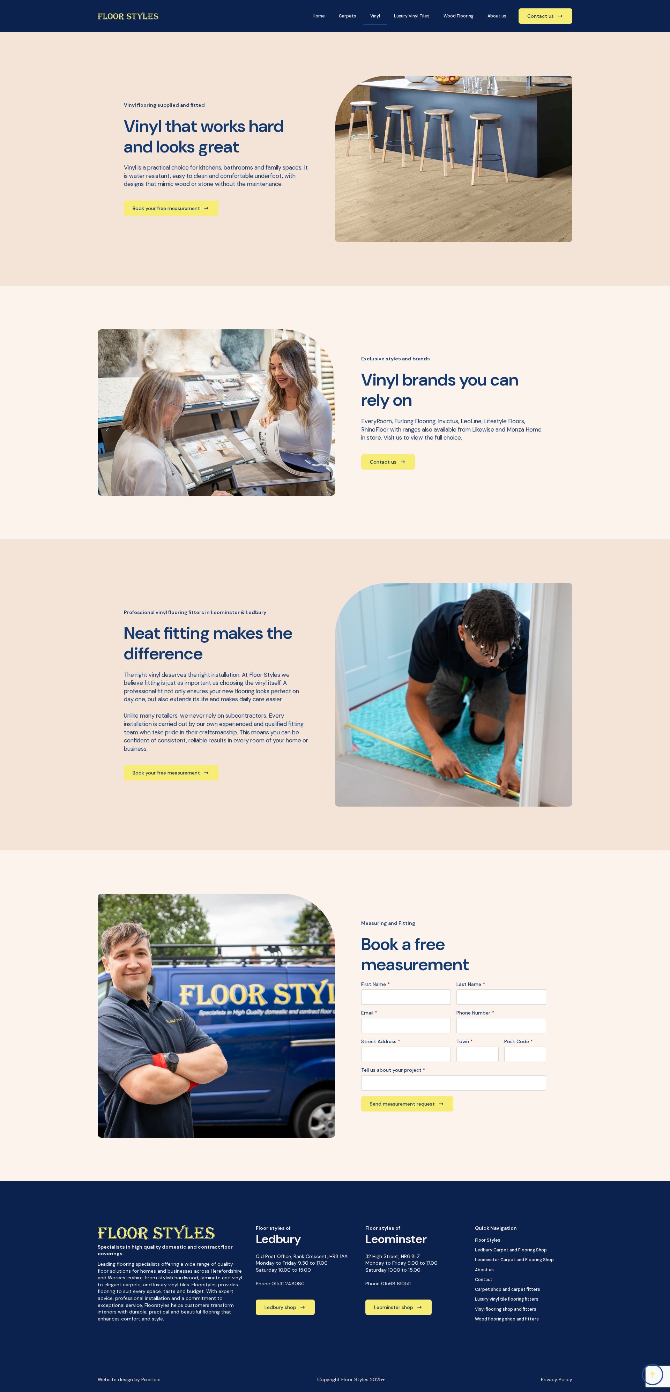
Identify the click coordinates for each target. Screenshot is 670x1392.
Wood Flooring (459, 16)
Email (369, 1012)
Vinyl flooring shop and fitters (505, 1309)
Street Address (380, 1041)
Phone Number (475, 1012)
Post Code (518, 1041)
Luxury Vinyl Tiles (412, 16)
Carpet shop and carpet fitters (507, 1289)
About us (496, 16)
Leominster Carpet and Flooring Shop (514, 1260)
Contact (483, 1279)
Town (464, 1041)
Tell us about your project (393, 1070)
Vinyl (375, 16)
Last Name (470, 984)
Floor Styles (487, 1240)
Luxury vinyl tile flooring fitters (506, 1299)
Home (319, 16)
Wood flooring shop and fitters (507, 1319)
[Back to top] (652, 1374)
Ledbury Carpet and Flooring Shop (511, 1250)
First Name (375, 984)
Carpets (347, 16)
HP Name (97, 855)
